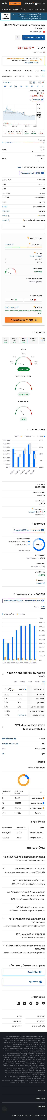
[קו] (39, 82)
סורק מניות (33, 9)
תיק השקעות (40, 1021)
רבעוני (36, 606)
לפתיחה (21, 715)
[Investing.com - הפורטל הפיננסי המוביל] (33, 3)
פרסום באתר (17, 1021)
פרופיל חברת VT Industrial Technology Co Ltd (30, 727)
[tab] (33, 340)
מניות (42, 9)
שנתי (43, 606)
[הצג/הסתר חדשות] (30, 82)
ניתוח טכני (17, 70)
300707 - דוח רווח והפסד (31, 594)
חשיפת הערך (8, 142)
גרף (36, 70)
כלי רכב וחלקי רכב (9, 739)
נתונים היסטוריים (20, 77)
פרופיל (36, 77)
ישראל (24, 9)
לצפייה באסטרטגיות (31, 63)
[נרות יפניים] (42, 82)
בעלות (30, 77)
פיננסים (28, 70)
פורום (7, 70)
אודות (19, 1016)
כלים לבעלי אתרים (38, 1026)
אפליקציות (41, 1016)
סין (3, 754)
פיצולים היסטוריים (6, 77)
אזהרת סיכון (41, 1106)
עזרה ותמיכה (17, 1026)
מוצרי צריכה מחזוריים (10, 744)
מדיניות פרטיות (40, 1099)
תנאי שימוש (41, 1091)
